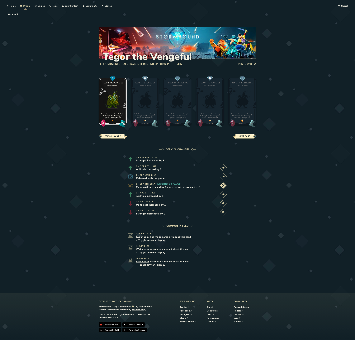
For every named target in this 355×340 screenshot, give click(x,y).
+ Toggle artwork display (150, 240)
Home (13, 5)
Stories (108, 5)
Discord (238, 314)
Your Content (71, 5)
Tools (55, 5)
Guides (41, 5)
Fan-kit (210, 314)
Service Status (187, 321)
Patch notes (213, 318)
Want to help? (139, 309)
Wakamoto (142, 249)
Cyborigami (142, 237)
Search (344, 5)
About (210, 307)
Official (26, 5)
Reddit (237, 310)
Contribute (212, 310)
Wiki (236, 318)
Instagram (185, 314)
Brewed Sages (241, 307)
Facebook (185, 310)
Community (91, 5)
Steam (183, 318)
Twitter (183, 307)
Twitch (237, 321)
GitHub (210, 321)
